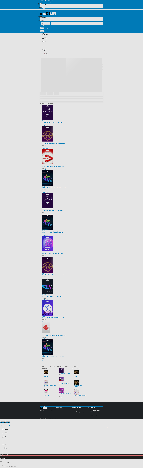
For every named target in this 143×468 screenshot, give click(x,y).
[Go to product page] (72, 347)
